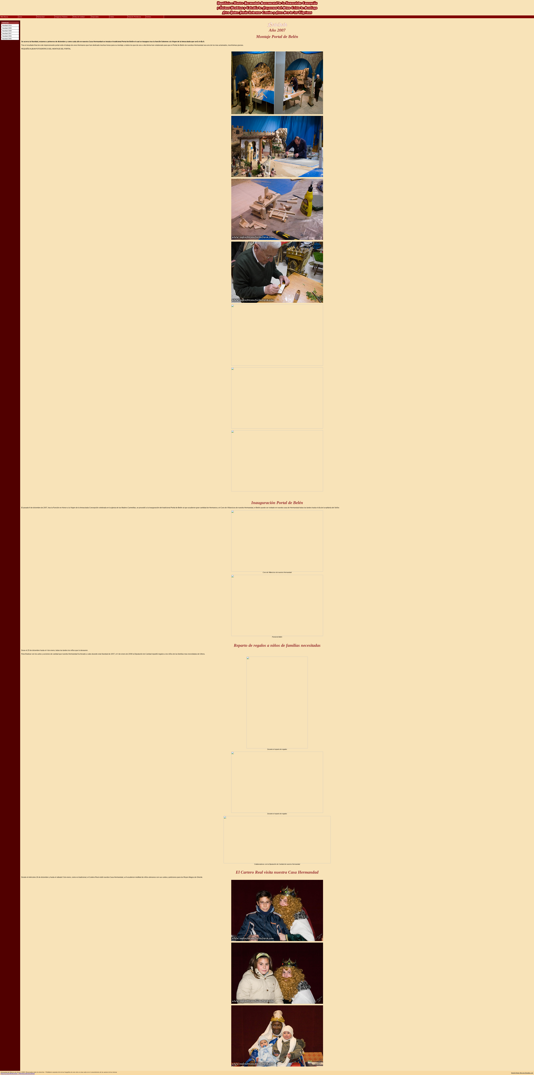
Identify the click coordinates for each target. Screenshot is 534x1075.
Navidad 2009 (7, 28)
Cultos (112, 17)
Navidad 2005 (7, 39)
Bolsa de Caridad (79, 17)
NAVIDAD (5, 23)
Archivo (148, 17)
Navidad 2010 (7, 25)
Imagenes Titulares (61, 17)
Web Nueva (4, 17)
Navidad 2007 (7, 33)
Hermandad (40, 17)
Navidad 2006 (7, 36)
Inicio (20, 17)
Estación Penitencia (134, 17)
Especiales (95, 17)
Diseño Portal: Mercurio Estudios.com (522, 1073)
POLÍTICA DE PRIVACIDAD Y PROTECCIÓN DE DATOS (18, 1073)
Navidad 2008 (7, 31)
